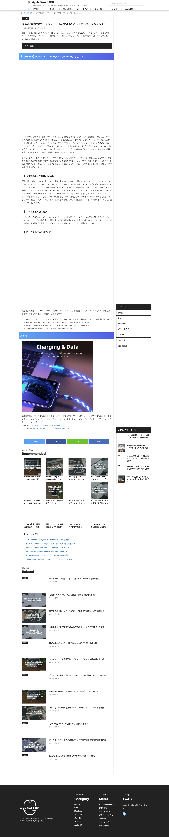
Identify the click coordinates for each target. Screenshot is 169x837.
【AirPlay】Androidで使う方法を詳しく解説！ (68, 724)
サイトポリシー (104, 811)
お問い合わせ (104, 826)
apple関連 (129, 9)
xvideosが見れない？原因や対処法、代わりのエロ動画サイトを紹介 (138, 458)
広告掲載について (105, 818)
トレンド (113, 9)
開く (31, 46)
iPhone (36, 9)
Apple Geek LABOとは (107, 804)
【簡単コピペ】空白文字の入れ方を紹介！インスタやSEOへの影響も (77, 627)
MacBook (67, 9)
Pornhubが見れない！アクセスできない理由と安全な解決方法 (138, 479)
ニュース (98, 9)
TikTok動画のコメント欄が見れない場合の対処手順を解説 (73, 643)
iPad (52, 9)
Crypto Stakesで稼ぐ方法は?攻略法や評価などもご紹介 (72, 756)
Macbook (122, 323)
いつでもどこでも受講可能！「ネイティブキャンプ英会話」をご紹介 (77, 659)
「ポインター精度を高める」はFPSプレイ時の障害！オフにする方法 (77, 675)
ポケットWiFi (82, 9)
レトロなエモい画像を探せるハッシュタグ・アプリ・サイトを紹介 (76, 707)
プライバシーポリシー (107, 815)
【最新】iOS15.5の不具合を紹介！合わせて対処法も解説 (72, 595)
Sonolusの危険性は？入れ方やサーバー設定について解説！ (74, 691)
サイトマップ (104, 822)
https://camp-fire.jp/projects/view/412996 (47, 425)
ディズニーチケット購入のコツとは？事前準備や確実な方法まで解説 (77, 740)
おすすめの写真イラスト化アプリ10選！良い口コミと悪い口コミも (77, 611)
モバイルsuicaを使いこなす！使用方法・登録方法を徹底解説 (74, 578)
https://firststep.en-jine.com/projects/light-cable (49, 428)
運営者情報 (103, 808)
